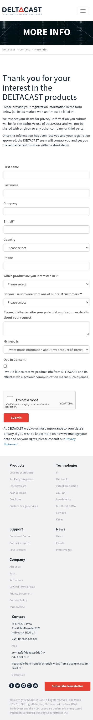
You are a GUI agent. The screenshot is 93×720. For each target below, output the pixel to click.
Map (14, 646)
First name (11, 167)
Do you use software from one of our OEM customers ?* (43, 294)
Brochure (15, 499)
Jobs (13, 573)
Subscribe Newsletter (67, 686)
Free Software (18, 486)
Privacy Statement (20, 593)
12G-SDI (60, 493)
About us (15, 567)
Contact (25, 49)
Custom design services (24, 506)
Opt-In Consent (15, 360)
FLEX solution (18, 493)
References (16, 580)
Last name (11, 185)
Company (10, 203)
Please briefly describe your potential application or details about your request (46, 315)
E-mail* (9, 221)
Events (60, 543)
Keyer (59, 519)
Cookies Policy (18, 600)
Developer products (21, 473)
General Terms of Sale (22, 587)
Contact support (19, 543)
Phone (8, 258)
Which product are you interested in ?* (31, 276)
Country (9, 240)
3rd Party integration (22, 479)
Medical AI (62, 479)
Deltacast (8, 49)
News (59, 536)
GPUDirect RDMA (66, 506)
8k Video (61, 513)
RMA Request (18, 550)
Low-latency (63, 499)
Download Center (20, 536)
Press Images (64, 550)
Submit (16, 417)
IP (57, 473)
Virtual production (67, 486)
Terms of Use (17, 607)
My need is (11, 341)
